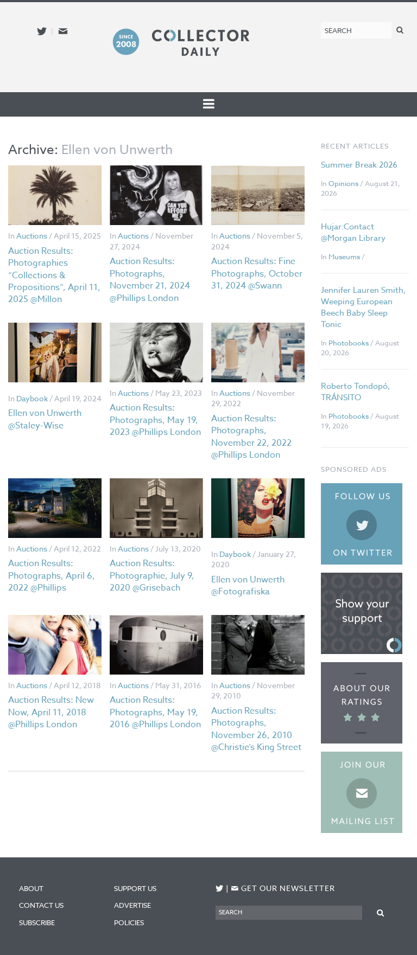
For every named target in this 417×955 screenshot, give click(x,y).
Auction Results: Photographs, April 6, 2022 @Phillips (51, 575)
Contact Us (41, 905)
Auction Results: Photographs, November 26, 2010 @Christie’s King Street (256, 729)
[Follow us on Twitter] (42, 31)
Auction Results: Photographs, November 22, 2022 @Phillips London (251, 437)
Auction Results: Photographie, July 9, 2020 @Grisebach (152, 575)
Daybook (32, 398)
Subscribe (37, 922)
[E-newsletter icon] (63, 31)
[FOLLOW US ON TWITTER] (220, 888)
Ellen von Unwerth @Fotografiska (248, 585)
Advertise (132, 905)
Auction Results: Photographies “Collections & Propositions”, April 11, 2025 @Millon (54, 275)
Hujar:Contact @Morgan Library (353, 232)
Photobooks (348, 343)
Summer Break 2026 (359, 165)
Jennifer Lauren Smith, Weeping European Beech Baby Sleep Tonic (363, 307)
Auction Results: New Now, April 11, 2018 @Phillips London (51, 712)
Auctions (31, 235)
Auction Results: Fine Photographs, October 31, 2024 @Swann (256, 273)
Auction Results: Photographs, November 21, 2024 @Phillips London (150, 279)
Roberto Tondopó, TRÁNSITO (355, 391)
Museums (344, 256)
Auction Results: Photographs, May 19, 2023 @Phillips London (155, 420)
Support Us (135, 888)
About (31, 888)
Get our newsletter (283, 888)
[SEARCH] (400, 29)
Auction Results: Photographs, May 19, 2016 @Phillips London (155, 712)
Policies (129, 922)
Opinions (343, 183)
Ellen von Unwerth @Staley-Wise (44, 419)
